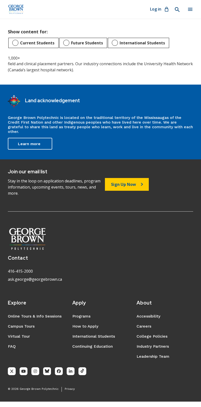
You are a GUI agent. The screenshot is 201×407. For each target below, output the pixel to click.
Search (177, 9)
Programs (81, 316)
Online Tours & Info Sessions (35, 316)
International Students (142, 43)
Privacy (70, 389)
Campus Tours (21, 326)
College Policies (152, 336)
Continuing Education (92, 346)
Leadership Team (153, 356)
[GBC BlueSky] (47, 371)
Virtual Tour (19, 336)
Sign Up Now (123, 184)
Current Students (37, 43)
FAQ (12, 346)
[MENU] (190, 9)
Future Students (87, 43)
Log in (155, 9)
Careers (144, 326)
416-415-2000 (20, 271)
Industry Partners (153, 346)
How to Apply (85, 326)
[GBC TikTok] (82, 371)
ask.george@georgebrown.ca (35, 279)
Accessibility (148, 316)
